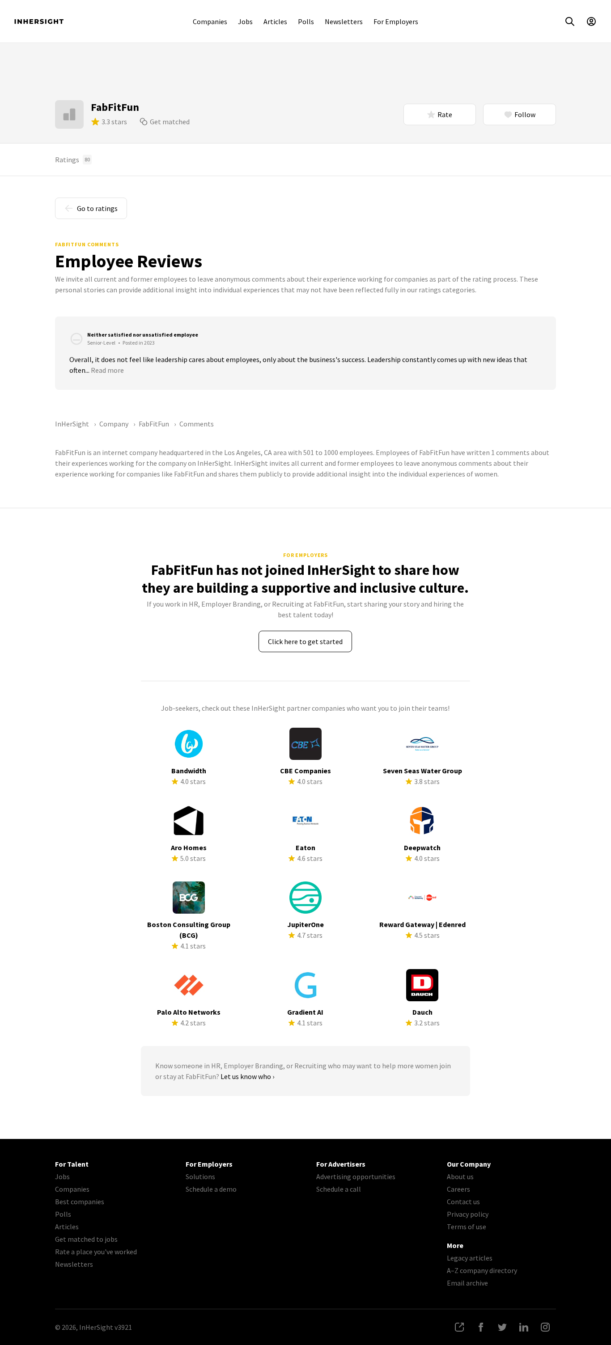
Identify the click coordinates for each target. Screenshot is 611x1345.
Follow (524, 114)
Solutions (200, 1176)
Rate (444, 114)
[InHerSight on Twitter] (502, 1327)
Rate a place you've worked (96, 1251)
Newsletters (344, 21)
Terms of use (466, 1226)
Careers (458, 1189)
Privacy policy (467, 1214)
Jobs (245, 21)
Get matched (170, 121)
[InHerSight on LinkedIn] (524, 1327)
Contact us (463, 1201)
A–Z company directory (482, 1270)
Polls (306, 21)
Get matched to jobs (86, 1239)
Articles (275, 21)
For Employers (395, 21)
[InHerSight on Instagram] (545, 1327)
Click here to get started (305, 641)
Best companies (79, 1201)
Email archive (467, 1282)
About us (460, 1176)
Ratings (72, 159)
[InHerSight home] (39, 21)
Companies (210, 21)
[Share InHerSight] (459, 1327)
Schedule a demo (211, 1189)
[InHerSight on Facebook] (481, 1327)
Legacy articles (469, 1257)
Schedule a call (338, 1189)
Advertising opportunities (355, 1176)
